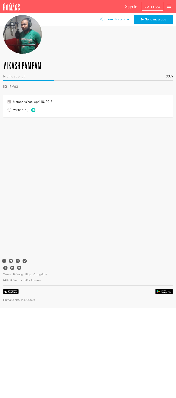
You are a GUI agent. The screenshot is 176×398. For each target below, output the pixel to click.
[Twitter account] (25, 261)
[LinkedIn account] (12, 268)
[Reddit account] (19, 268)
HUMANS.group (31, 280)
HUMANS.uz (10, 280)
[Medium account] (11, 261)
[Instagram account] (18, 261)
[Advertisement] (20, 189)
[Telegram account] (5, 268)
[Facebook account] (4, 261)
